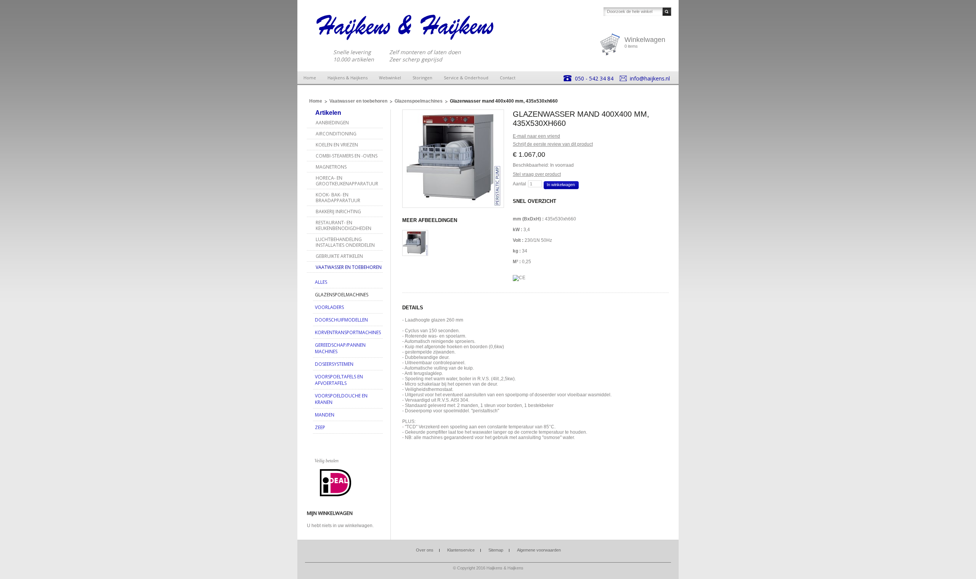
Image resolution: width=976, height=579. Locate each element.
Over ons (424, 550)
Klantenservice (461, 550)
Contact (507, 77)
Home (309, 77)
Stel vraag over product (537, 174)
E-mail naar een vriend (536, 136)
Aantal (519, 184)
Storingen (422, 77)
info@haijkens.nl (650, 78)
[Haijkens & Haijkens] (405, 27)
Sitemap (495, 550)
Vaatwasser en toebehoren (358, 101)
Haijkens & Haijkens (347, 77)
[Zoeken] (667, 12)
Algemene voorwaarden (539, 550)
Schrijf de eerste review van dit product (553, 144)
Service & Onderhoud (466, 77)
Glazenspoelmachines (419, 101)
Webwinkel (390, 77)
